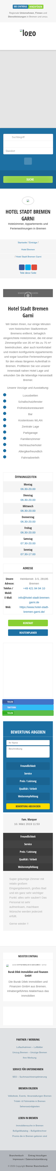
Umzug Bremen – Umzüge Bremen (29, 1052)
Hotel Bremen (28, 249)
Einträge (33, 242)
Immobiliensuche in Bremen (29, 1125)
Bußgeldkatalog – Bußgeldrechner (30, 1131)
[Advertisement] (28, 1039)
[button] (8, 701)
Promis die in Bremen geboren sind (29, 1136)
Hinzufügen (35, 6)
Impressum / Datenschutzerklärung (30, 1159)
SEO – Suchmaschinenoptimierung (29, 1077)
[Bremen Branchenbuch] (28, 32)
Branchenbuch (16, 1155)
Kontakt (28, 623)
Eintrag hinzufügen (37, 1155)
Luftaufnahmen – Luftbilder (29, 1047)
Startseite (22, 242)
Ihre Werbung (29, 1057)
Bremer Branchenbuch (37, 1166)
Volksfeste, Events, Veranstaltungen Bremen (29, 1096)
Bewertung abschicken (28, 806)
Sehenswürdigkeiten (30, 1106)
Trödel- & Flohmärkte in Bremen (29, 1101)
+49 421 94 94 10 (34, 588)
